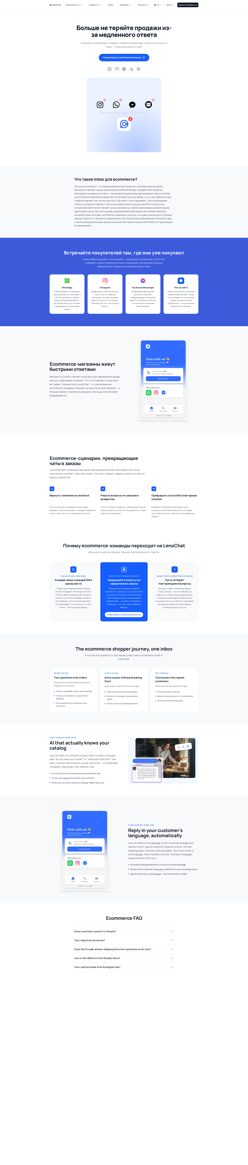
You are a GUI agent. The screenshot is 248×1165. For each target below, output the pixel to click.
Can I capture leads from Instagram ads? (97, 967)
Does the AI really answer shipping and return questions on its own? (112, 949)
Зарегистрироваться (187, 5)
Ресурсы (142, 4)
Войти (169, 5)
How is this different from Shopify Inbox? (97, 958)
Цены (110, 4)
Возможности (72, 4)
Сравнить (93, 4)
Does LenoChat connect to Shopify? (95, 931)
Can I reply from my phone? (89, 940)
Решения (124, 4)
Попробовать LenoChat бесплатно (122, 57)
